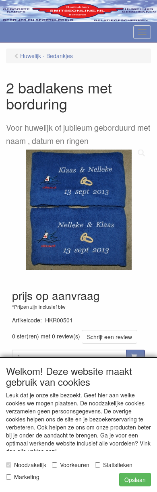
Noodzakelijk (30, 465)
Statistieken (117, 465)
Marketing (26, 477)
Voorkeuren (74, 465)
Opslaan (135, 480)
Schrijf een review (109, 337)
